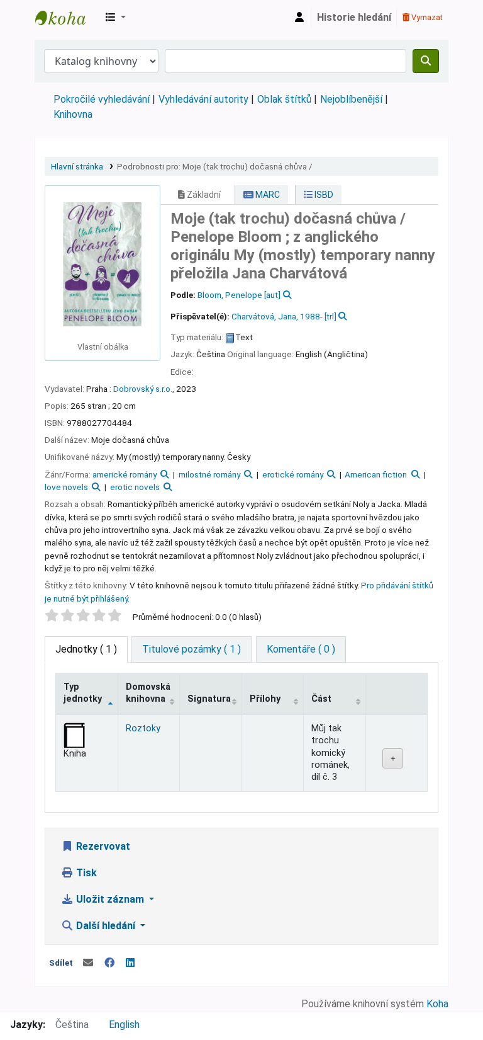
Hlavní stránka (77, 166)
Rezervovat (102, 846)
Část (321, 699)
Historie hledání (354, 17)
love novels (66, 487)
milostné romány (209, 474)
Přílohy (265, 699)
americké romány (124, 474)
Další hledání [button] (106, 926)
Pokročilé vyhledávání (101, 99)
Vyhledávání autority (203, 99)
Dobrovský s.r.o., (143, 389)
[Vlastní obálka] (102, 264)
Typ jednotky (83, 693)
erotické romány (292, 474)
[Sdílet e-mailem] (88, 963)
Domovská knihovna (148, 693)
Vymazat (426, 17)
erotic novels (135, 487)
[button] (116, 17)
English (124, 1025)
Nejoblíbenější (351, 99)
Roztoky (143, 728)
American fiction (376, 474)
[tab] (191, 649)
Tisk (85, 873)
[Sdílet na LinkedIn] (130, 963)
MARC (266, 195)
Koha (437, 1004)
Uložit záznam (110, 899)
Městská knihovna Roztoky (66, 17)
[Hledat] (426, 61)
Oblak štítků (284, 99)
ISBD (323, 195)
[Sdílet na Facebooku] (109, 963)
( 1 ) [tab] (86, 649)
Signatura (209, 699)
